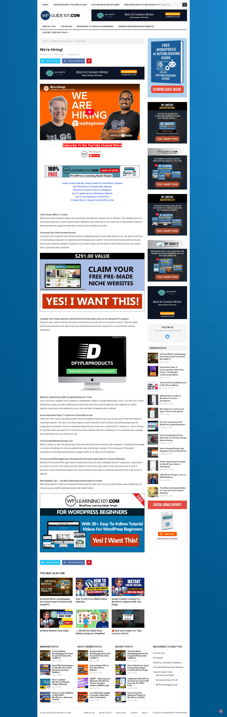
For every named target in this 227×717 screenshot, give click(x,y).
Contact (134, 713)
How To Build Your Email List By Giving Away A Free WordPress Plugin (138, 667)
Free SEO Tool (49, 26)
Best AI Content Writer (165, 675)
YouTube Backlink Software (105, 5)
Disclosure (121, 713)
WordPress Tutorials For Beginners (95, 26)
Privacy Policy (105, 713)
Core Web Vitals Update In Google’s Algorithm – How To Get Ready (100, 695)
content (136, 222)
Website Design (60, 441)
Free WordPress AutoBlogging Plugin (143, 5)
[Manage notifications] (221, 711)
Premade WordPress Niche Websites (136, 26)
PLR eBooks (66, 26)
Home (45, 5)
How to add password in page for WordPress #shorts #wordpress (172, 464)
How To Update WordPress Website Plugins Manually (60, 682)
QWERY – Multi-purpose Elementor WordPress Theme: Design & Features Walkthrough (100, 682)
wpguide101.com (64, 713)
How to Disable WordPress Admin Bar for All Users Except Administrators (173, 437)
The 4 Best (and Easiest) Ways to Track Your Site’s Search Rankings (173, 490)
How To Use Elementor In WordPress (92, 196)
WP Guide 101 (45, 55)
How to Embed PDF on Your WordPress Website (99, 667)
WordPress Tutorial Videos (61, 41)
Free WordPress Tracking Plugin (70, 5)
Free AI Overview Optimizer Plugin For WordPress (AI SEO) (136, 695)
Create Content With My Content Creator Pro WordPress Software (92, 183)
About (145, 713)
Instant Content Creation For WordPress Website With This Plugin (126, 602)
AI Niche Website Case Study (54, 630)
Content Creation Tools (54, 32)
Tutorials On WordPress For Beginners (169, 713)
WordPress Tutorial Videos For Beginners (92, 190)
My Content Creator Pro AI (166, 680)
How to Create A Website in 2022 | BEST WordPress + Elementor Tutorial (62, 696)
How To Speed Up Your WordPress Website (92, 193)
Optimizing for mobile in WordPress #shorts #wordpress (170, 398)
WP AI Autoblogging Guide (166, 685)
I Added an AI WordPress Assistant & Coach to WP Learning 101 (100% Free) (138, 682)
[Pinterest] (89, 60)
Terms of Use (89, 713)
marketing (89, 236)
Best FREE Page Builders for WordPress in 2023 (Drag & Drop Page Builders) (62, 668)
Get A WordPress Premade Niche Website (92, 186)
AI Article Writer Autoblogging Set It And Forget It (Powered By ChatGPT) (56, 602)
